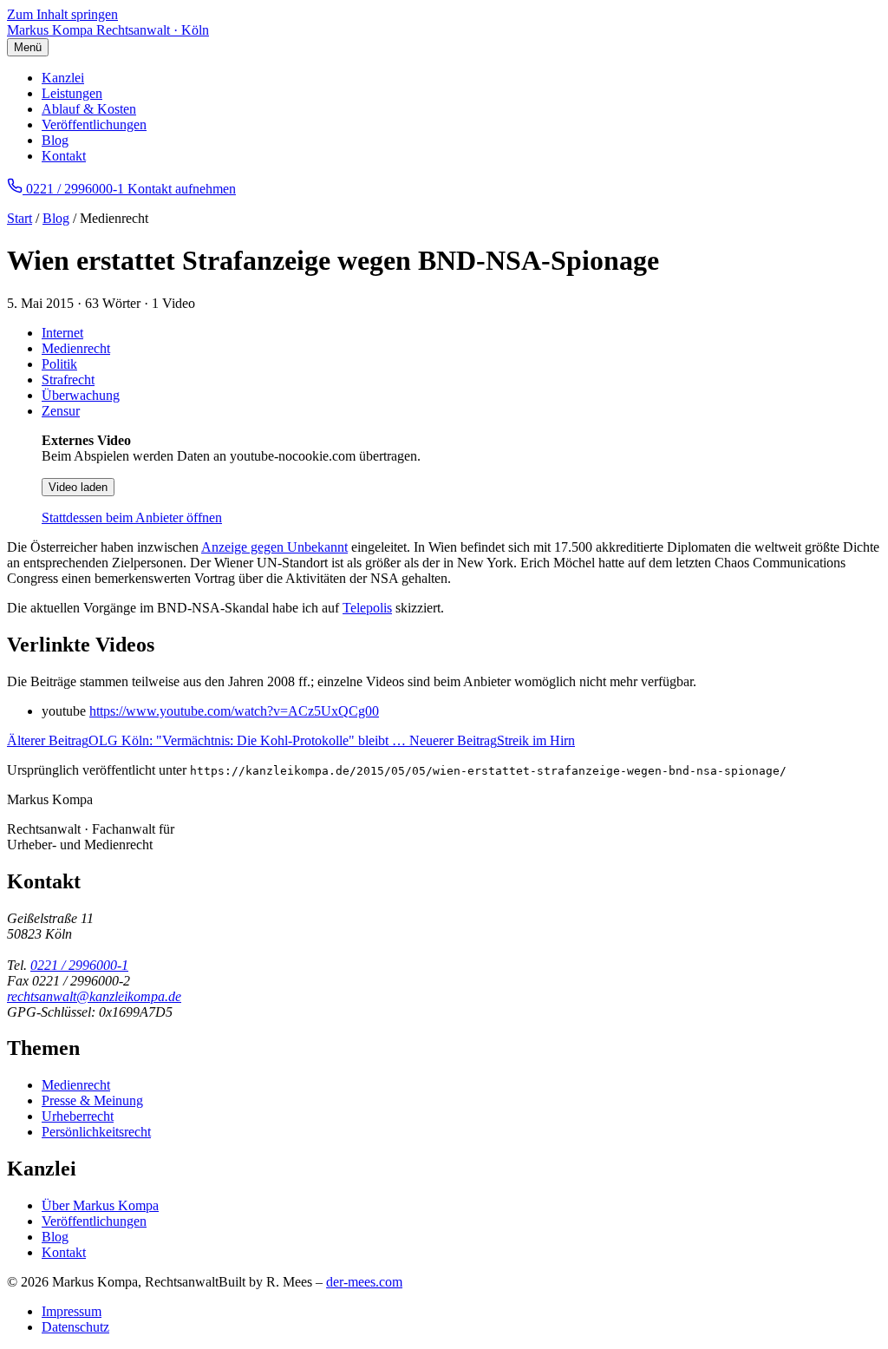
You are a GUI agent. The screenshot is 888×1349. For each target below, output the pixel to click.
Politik (59, 364)
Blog (55, 140)
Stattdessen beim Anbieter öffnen (132, 517)
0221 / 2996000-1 (79, 965)
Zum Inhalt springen (62, 14)
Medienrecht (76, 348)
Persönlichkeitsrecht (96, 1131)
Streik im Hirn (492, 740)
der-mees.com (364, 1281)
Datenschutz (75, 1327)
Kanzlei (63, 77)
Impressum (71, 1311)
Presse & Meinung (92, 1100)
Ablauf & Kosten (89, 109)
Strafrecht (68, 379)
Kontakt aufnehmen (181, 188)
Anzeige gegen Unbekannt (274, 547)
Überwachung (81, 395)
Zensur (61, 410)
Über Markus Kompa (100, 1205)
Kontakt (64, 155)
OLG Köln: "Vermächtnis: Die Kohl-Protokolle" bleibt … (208, 740)
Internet (62, 332)
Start (19, 218)
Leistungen (72, 93)
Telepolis (367, 607)
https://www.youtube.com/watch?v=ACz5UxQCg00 (234, 711)
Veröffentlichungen (94, 124)
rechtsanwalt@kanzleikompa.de (94, 996)
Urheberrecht (78, 1116)
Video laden (78, 487)
